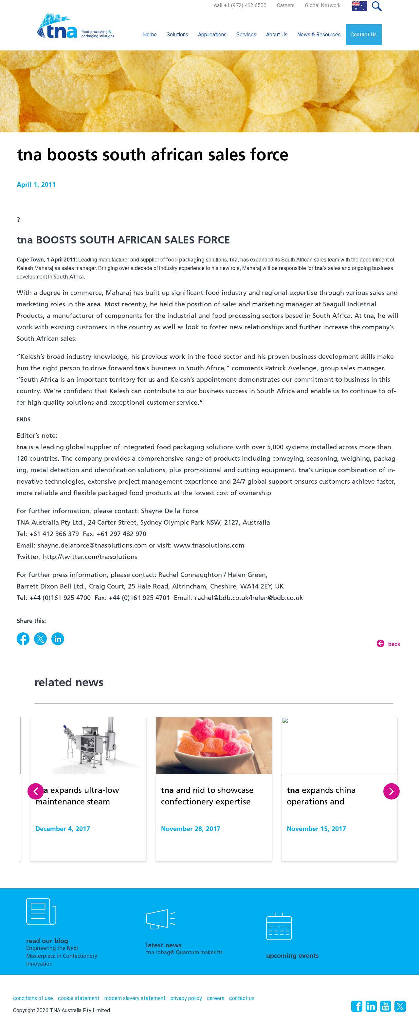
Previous (35, 791)
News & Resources (319, 34)
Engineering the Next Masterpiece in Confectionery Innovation (61, 956)
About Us (276, 34)
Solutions (177, 34)
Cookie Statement (79, 998)
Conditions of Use (33, 998)
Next (391, 791)
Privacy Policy (186, 998)
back (394, 643)
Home (150, 34)
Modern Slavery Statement (135, 998)
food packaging (185, 260)
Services (246, 34)
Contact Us (364, 34)
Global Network (323, 5)
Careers (286, 5)
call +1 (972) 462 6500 (240, 5)
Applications (212, 34)
